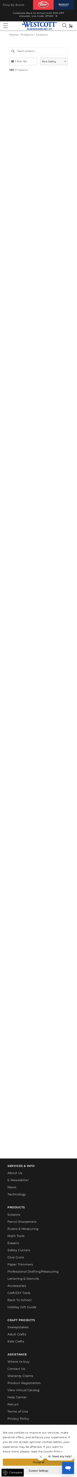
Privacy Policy (18, 1418)
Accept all (38, 1462)
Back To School (19, 1300)
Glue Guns (15, 1257)
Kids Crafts (15, 1341)
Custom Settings (38, 1470)
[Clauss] (43, 5)
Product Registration (24, 1383)
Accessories (16, 1286)
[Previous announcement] (6, 15)
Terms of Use (17, 1411)
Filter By (21, 61)
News (11, 1187)
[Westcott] (64, 5)
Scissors (13, 1214)
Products (27, 34)
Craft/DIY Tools (18, 1293)
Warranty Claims (20, 1376)
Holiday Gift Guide (21, 1307)
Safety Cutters (18, 1250)
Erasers (13, 1243)
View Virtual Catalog (23, 1390)
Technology (16, 1194)
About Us (14, 1173)
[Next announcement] (70, 15)
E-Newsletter (18, 1180)
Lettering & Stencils (23, 1278)
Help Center (17, 1397)
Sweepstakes (18, 1327)
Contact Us (16, 1369)
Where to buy (18, 1361)
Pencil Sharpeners (21, 1221)
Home (13, 34)
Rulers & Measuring (22, 1229)
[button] (5, 26)
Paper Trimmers (20, 1264)
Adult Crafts (16, 1334)
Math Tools (16, 1236)
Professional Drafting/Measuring (33, 1271)
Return (13, 1404)
